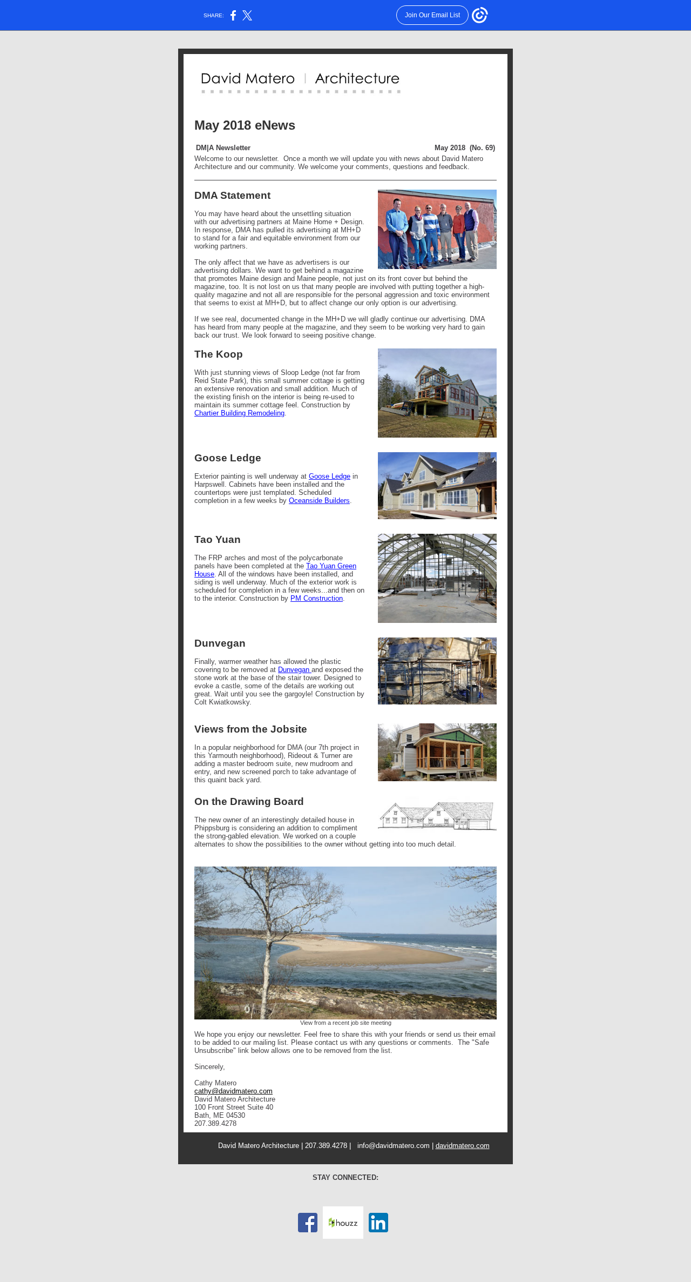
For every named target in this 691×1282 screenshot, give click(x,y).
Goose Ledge (329, 476)
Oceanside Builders (319, 500)
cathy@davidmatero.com (233, 1091)
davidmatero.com (463, 1146)
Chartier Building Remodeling (239, 413)
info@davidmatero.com (393, 1146)
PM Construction (316, 598)
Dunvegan (294, 670)
